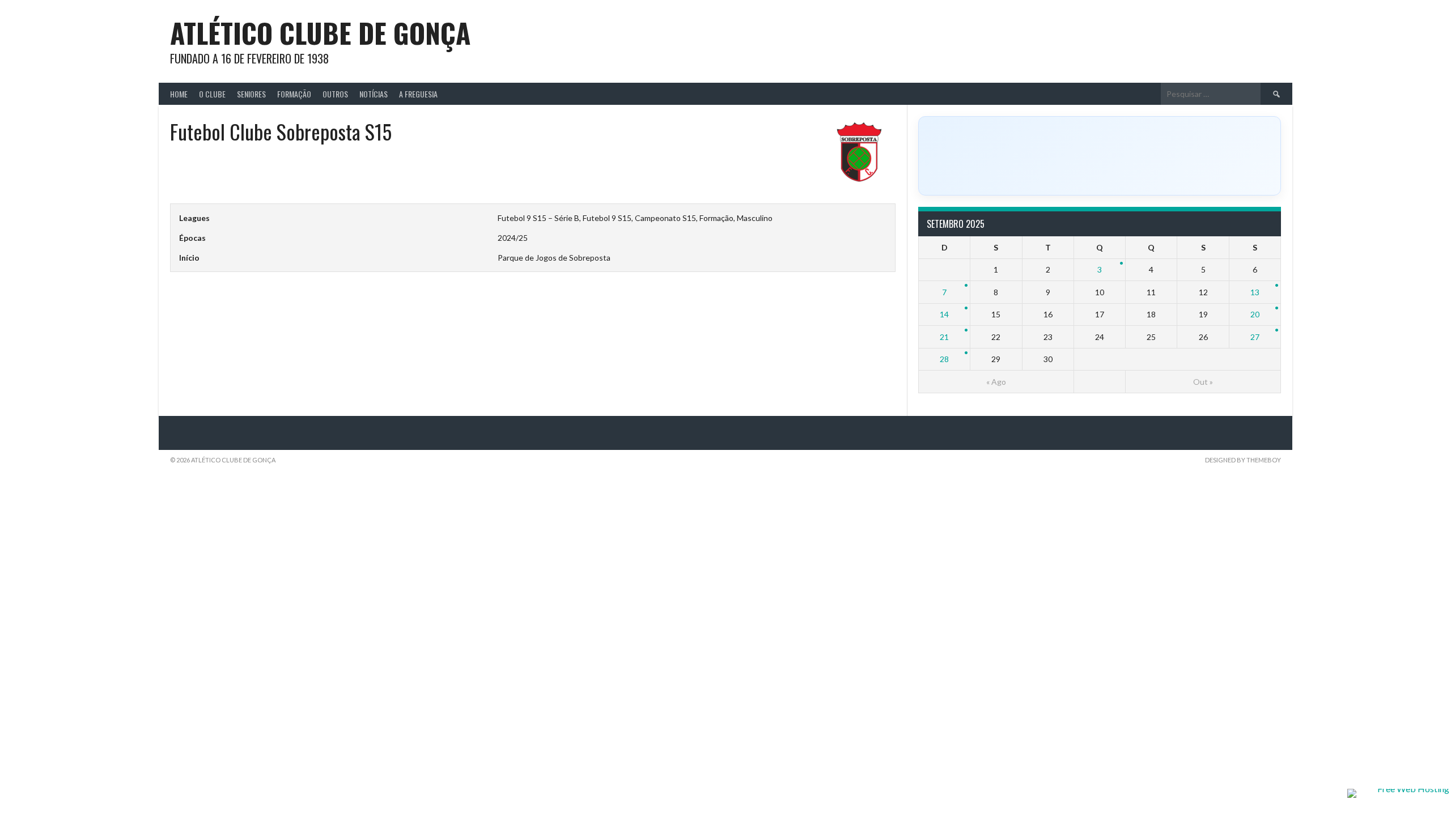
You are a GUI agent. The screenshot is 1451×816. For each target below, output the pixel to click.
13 (1254, 292)
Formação (294, 94)
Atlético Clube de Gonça (320, 32)
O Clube (212, 94)
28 (944, 359)
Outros (335, 94)
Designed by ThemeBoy (1243, 460)
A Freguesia (418, 94)
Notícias (373, 94)
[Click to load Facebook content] (1099, 156)
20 (1254, 314)
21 (944, 337)
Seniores (251, 94)
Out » (1203, 381)
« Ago (996, 381)
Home (179, 94)
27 (1254, 337)
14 (944, 314)
